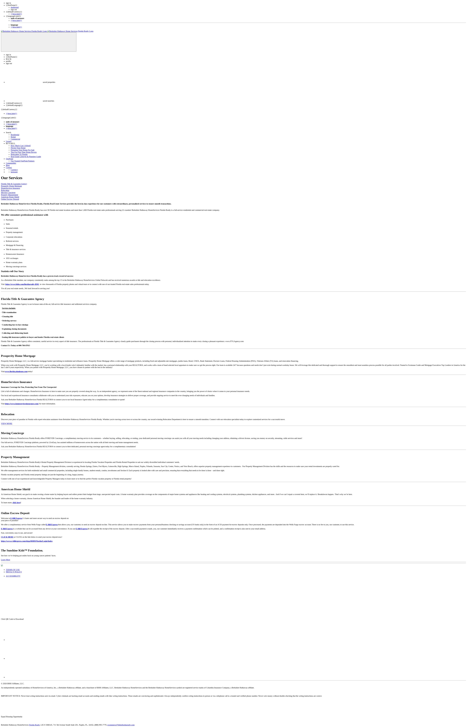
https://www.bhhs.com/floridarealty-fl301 (22, 284)
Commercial (15, 139)
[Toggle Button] (38, 42)
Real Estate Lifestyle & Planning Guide (26, 157)
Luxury (9, 141)
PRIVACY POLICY (14, 572)
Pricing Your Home (18, 148)
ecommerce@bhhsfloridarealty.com (121, 725)
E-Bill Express (52, 525)
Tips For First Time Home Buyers (24, 152)
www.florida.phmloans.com (16, 371)
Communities (11, 163)
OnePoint (9, 159)
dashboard (15, 7)
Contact (9, 167)
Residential (15, 135)
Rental (13, 137)
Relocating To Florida (19, 154)
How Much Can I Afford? (21, 146)
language (14, 172)
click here (16, 503)
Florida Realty (34, 725)
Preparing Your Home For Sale (22, 150)
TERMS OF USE (13, 570)
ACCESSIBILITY (13, 576)
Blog (8, 165)
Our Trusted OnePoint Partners (22, 161)
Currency (14, 170)
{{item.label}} (16, 14)
